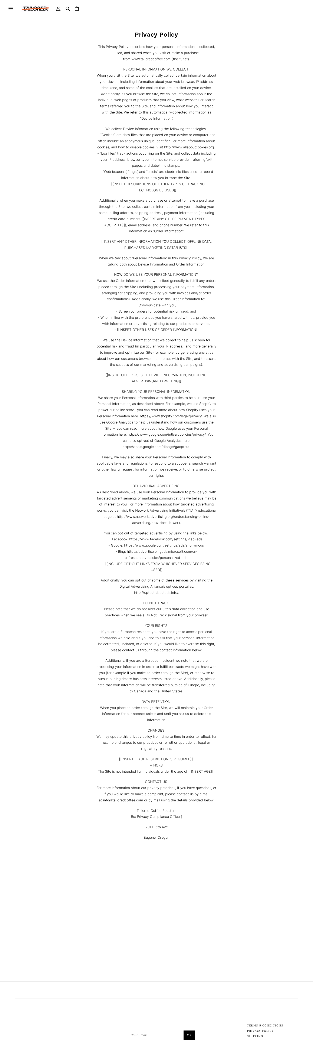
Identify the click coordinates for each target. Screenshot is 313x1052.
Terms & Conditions (265, 1025)
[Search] (67, 8)
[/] (35, 8)
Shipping (255, 1036)
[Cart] (77, 8)
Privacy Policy (260, 1030)
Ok (189, 1035)
